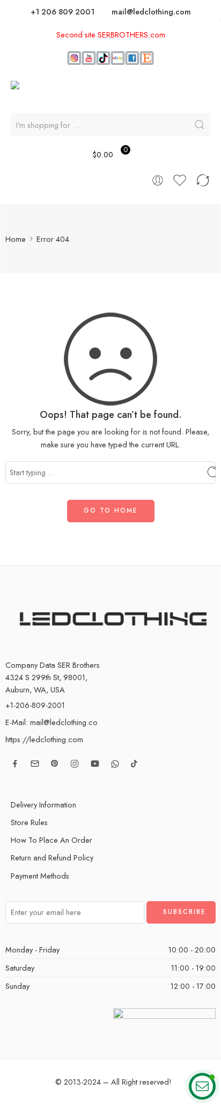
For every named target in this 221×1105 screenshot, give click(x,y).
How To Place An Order (51, 839)
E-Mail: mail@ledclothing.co (51, 722)
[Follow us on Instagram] (74, 763)
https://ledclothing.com (44, 739)
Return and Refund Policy (52, 857)
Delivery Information (43, 804)
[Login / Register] (157, 180)
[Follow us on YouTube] (95, 763)
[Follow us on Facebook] (15, 763)
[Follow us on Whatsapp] (115, 763)
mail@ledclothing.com (151, 11)
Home (15, 239)
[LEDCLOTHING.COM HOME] (79, 90)
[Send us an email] (35, 763)
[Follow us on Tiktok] (134, 763)
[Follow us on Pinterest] (54, 763)
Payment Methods (40, 875)
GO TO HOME (111, 510)
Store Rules (29, 822)
